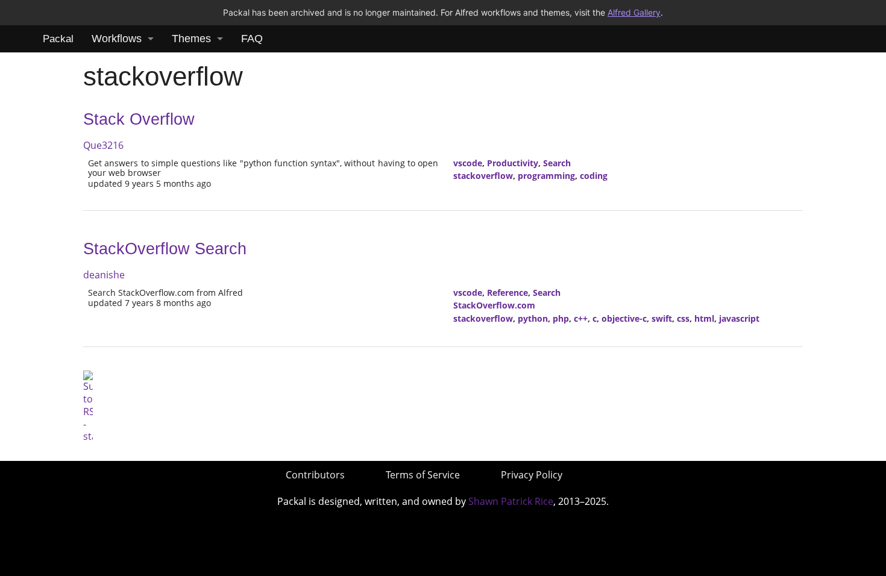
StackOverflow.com (494, 305)
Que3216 (103, 145)
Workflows (117, 39)
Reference (507, 292)
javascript (739, 318)
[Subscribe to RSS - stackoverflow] (88, 405)
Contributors (315, 474)
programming (546, 175)
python (533, 318)
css (683, 318)
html (704, 318)
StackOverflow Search (165, 249)
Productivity (512, 163)
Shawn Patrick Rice (510, 501)
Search (557, 163)
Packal (58, 39)
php (561, 318)
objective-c (624, 318)
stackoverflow (483, 175)
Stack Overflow (139, 119)
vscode (467, 163)
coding (594, 175)
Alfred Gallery (634, 12)
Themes (191, 39)
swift (662, 318)
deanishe (104, 274)
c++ (581, 318)
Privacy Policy (531, 474)
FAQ (252, 39)
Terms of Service (423, 474)
